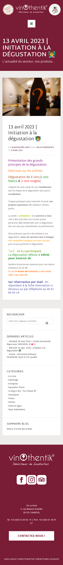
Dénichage (13, 380)
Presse (11, 398)
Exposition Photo (16, 387)
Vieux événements (45, 147)
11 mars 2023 (17, 150)
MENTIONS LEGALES (47, 559)
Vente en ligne (15, 406)
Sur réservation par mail (25, 282)
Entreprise (13, 383)
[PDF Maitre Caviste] (55, 9)
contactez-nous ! (31, 535)
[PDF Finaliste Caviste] (8, 9)
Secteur (11, 402)
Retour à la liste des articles (19, 429)
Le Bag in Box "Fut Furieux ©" (22, 391)
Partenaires (13, 395)
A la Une (12, 376)
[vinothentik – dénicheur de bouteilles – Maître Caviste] (31, 9)
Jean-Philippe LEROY (21, 147)
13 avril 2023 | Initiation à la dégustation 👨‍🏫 (24, 133)
